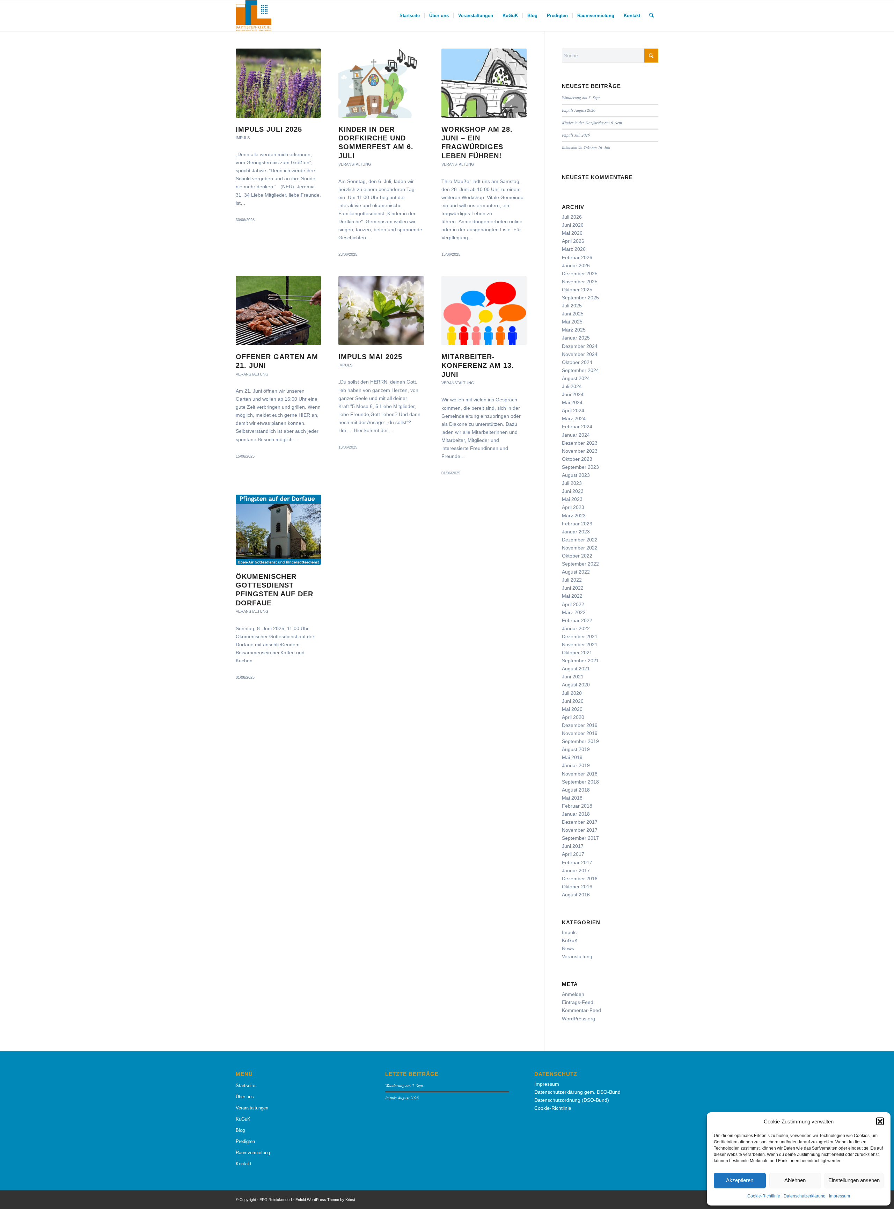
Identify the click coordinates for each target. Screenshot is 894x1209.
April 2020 (573, 717)
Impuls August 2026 (578, 110)
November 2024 (580, 354)
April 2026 (573, 241)
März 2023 (574, 515)
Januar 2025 (576, 338)
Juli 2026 (572, 217)
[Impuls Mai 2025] (381, 310)
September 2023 (580, 467)
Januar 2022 (576, 628)
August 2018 (576, 790)
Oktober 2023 (577, 459)
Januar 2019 (576, 765)
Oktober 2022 (577, 556)
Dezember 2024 (580, 346)
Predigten (245, 1141)
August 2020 (576, 684)
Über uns (245, 1096)
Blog (240, 1130)
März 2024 (574, 418)
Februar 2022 (577, 620)
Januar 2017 (576, 870)
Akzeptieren (739, 1180)
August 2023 (576, 475)
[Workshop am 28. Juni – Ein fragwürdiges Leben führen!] (484, 83)
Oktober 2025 (577, 289)
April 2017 (573, 854)
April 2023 (573, 507)
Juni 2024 (573, 394)
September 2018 (580, 782)
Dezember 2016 (580, 878)
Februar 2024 (577, 426)
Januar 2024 (576, 435)
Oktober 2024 (577, 362)
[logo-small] (253, 15)
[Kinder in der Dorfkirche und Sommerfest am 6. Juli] (381, 83)
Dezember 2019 (580, 725)
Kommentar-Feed (581, 1010)
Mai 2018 (572, 798)
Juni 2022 (573, 588)
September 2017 (580, 838)
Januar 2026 (576, 265)
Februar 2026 (577, 257)
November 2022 (580, 548)
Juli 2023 (572, 483)
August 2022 (576, 572)
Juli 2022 (572, 580)
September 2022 (580, 564)
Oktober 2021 (577, 652)
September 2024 (580, 370)
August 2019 (576, 749)
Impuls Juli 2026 (576, 135)
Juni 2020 (573, 701)
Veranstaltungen (252, 1107)
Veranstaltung (354, 164)
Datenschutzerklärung (805, 1196)
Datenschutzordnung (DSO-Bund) (571, 1100)
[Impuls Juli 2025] (278, 83)
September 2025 (580, 297)
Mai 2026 (572, 233)
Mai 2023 (572, 499)
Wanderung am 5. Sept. (581, 97)
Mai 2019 (572, 757)
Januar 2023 (576, 531)
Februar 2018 (577, 806)
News (568, 948)
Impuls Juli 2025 (269, 129)
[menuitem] (409, 15)
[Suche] (651, 15)
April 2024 (573, 410)
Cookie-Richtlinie (763, 1196)
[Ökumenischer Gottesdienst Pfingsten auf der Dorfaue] (278, 530)
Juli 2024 (572, 386)
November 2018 (580, 774)
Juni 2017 (573, 846)
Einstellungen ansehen (854, 1180)
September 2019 (580, 741)
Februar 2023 (577, 523)
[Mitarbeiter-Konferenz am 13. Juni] (484, 310)
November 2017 (580, 830)
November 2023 (580, 451)
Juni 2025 (573, 313)
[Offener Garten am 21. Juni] (278, 310)
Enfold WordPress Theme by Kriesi (325, 1199)
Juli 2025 (572, 305)
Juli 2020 (572, 693)
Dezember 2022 (580, 539)
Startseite (245, 1085)
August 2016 (576, 894)
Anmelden (573, 994)
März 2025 (574, 330)
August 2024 (576, 378)
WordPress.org (578, 1018)
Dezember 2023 (580, 443)
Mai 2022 (572, 596)
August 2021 (576, 668)
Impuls (243, 138)
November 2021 (580, 644)
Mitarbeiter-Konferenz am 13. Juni (477, 365)
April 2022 (573, 604)
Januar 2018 (576, 814)
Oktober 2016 (577, 886)
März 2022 (574, 612)
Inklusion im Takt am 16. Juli (586, 147)
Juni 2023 (573, 491)
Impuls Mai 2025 (370, 356)
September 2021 (580, 660)
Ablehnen (795, 1180)
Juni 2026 (573, 225)
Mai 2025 (572, 322)
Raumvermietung (253, 1152)
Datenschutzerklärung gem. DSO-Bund (577, 1092)
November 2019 (580, 733)
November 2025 (580, 281)
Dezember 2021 (580, 636)
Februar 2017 (577, 862)
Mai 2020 (572, 709)
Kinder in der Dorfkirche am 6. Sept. (592, 122)
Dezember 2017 (580, 822)
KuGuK (570, 940)
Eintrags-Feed (577, 1002)
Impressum (839, 1196)
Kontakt (243, 1163)
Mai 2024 (572, 402)
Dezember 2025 (580, 273)
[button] (880, 1121)
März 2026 (574, 249)
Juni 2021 (573, 676)
